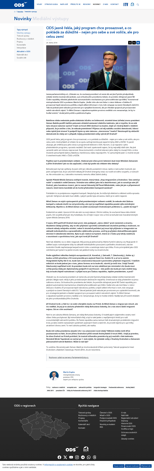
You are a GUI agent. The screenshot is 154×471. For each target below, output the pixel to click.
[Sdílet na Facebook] (138, 42)
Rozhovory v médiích (25, 39)
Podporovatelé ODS (108, 418)
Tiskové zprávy (23, 36)
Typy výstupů (22, 30)
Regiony (87, 4)
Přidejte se (75, 4)
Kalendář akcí (22, 55)
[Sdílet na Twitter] (134, 42)
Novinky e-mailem (107, 424)
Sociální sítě (21, 58)
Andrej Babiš (130, 387)
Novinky (96, 4)
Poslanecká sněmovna (116, 387)
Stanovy (124, 421)
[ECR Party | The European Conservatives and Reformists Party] (132, 4)
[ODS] (72, 448)
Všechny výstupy (23, 33)
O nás (105, 4)
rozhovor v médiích (58, 387)
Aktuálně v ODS (23, 52)
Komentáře (21, 45)
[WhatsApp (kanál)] (89, 458)
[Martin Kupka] (54, 375)
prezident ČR (60, 391)
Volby (39, 4)
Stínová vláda (51, 4)
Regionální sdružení (129, 418)
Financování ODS (128, 426)
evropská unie (72, 387)
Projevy (20, 42)
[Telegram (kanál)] (83, 458)
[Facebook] (60, 458)
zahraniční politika (85, 387)
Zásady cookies (127, 438)
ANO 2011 (50, 391)
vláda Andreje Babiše (101, 391)
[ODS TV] (71, 458)
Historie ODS (126, 423)
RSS (101, 427)
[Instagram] (77, 458)
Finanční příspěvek (108, 421)
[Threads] (94, 458)
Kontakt (115, 4)
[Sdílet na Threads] (130, 42)
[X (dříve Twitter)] (65, 458)
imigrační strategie (100, 387)
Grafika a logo (127, 429)
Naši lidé (64, 4)
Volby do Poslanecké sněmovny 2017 (79, 391)
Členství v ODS (106, 412)
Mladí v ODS (105, 415)
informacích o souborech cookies (58, 464)
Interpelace (21, 48)
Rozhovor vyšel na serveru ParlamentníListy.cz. (69, 357)
